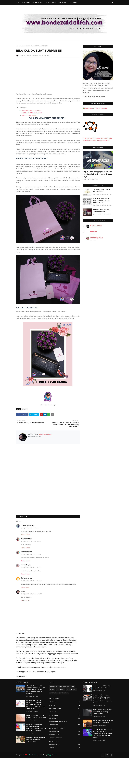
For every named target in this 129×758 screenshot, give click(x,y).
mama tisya (25, 565)
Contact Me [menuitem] (73, 2)
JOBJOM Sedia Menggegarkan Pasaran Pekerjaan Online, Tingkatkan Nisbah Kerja (97, 174)
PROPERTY (65, 712)
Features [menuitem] (25, 2)
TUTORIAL (65, 748)
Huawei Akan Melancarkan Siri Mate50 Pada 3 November (103, 721)
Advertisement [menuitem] (38, 2)
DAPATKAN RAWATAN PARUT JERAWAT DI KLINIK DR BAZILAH (36, 716)
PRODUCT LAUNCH (65, 708)
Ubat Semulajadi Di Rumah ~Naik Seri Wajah (101, 190)
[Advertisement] (48, 74)
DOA (72, 686)
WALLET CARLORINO (28, 115)
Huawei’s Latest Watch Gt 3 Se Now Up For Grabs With (102, 687)
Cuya (23, 591)
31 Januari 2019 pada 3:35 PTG (32, 594)
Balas (23, 534)
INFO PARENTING (71, 690)
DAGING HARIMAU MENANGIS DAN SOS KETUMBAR (36, 738)
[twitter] (107, 754)
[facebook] (102, 754)
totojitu (93, 232)
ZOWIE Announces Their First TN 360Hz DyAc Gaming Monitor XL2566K (102, 712)
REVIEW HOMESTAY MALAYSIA (65, 721)
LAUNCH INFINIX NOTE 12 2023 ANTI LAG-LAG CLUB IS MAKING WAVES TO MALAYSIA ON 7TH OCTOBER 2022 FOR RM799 (102, 733)
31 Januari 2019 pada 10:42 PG (32, 567)
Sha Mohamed (26, 538)
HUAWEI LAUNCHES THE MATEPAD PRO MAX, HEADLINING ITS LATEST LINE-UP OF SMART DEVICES (36, 727)
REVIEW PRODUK (65, 731)
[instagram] (111, 754)
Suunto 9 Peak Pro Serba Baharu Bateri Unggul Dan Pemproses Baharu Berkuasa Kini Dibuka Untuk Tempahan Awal (102, 699)
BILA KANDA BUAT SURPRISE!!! (30, 110)
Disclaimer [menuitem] (62, 2)
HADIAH (27, 46)
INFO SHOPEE (60, 690)
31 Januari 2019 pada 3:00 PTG (32, 580)
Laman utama (20, 46)
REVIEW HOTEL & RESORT (65, 728)
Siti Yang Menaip (27, 525)
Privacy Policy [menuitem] (51, 2)
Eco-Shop (65, 705)
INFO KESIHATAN (64, 686)
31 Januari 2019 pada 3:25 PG (32, 528)
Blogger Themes (52, 755)
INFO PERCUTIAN (63, 693)
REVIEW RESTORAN (65, 735)
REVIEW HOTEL (65, 725)
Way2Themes (33, 755)
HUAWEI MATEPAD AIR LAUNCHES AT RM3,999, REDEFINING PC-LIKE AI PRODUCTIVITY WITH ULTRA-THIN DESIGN (35, 704)
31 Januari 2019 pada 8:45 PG (32, 541)
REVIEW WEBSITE (65, 744)
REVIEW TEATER (65, 741)
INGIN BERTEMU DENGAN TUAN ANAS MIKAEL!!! (101, 210)
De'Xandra (65, 702)
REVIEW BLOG (65, 715)
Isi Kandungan (21, 107)
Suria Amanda (26, 578)
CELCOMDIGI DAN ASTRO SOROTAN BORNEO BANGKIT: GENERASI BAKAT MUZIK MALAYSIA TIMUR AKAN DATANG (35, 690)
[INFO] (98, 160)
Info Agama (53, 686)
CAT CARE (53, 693)
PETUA (52, 690)
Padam (28, 534)
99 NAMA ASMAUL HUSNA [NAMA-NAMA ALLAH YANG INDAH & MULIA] (101, 200)
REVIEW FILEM (65, 718)
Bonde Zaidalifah (25, 55)
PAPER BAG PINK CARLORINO (31, 113)
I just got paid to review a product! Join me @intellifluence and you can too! (97, 139)
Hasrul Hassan (96, 226)
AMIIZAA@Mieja (96, 238)
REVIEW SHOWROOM (65, 738)
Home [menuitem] (18, 2)
